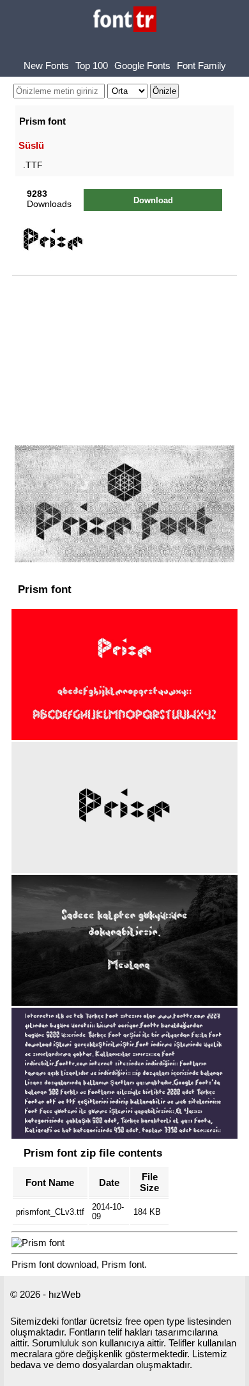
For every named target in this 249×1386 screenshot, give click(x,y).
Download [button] (153, 200)
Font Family (201, 65)
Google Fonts (142, 65)
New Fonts (46, 65)
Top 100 (91, 65)
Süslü (31, 145)
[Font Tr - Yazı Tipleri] (124, 20)
